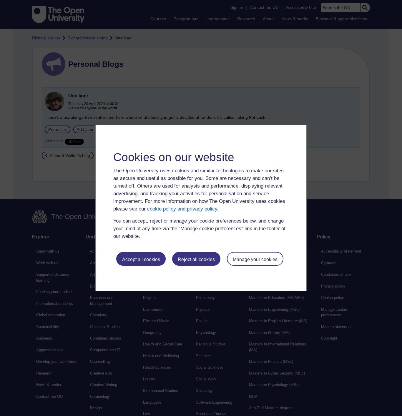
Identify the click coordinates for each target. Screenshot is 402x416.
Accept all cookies (141, 259)
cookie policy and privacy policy (182, 209)
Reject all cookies (196, 259)
